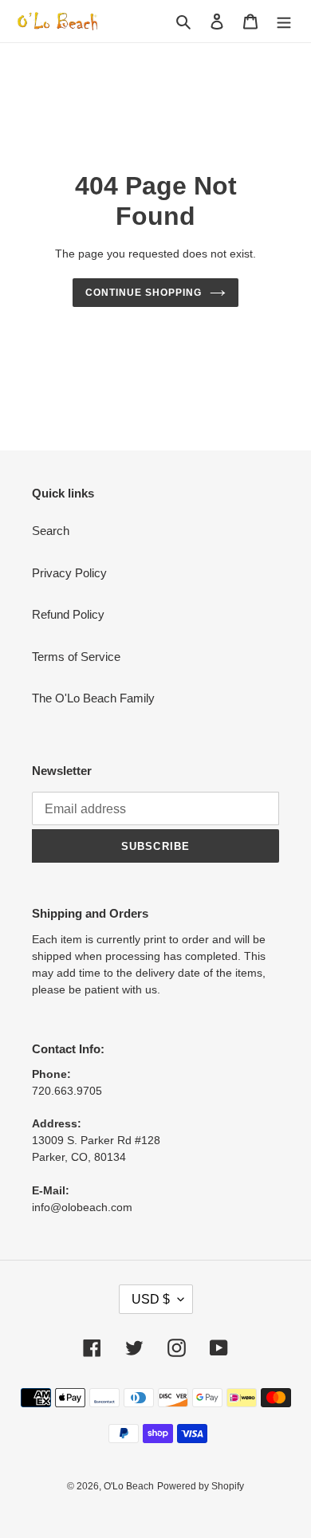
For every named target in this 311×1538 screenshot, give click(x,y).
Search (50, 530)
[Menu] (284, 21)
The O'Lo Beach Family (93, 698)
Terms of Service (76, 656)
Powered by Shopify (200, 1486)
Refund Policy (68, 614)
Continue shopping (143, 292)
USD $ (151, 1299)
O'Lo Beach (129, 1486)
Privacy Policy (69, 573)
